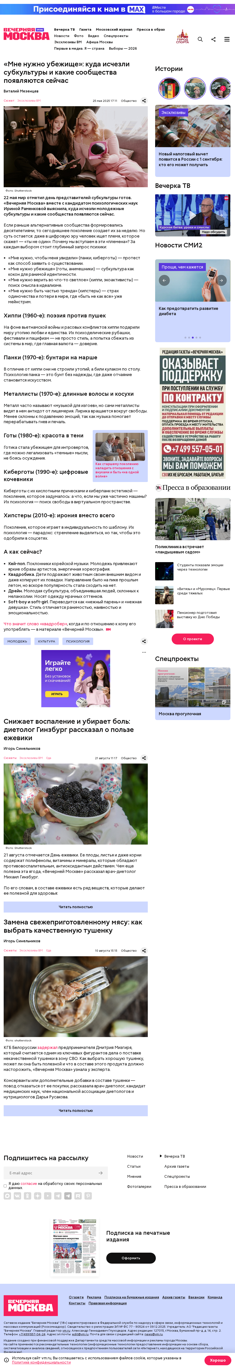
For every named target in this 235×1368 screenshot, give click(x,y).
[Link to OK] (27, 1196)
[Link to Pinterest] (88, 1196)
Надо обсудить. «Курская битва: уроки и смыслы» (192, 215)
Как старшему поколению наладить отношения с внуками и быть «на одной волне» (120, 447)
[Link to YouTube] (47, 1196)
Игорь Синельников (22, 748)
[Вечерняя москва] (31, 1305)
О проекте (192, 639)
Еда (48, 758)
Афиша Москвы (99, 42)
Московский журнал (114, 29)
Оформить (131, 1258)
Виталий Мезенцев (21, 91)
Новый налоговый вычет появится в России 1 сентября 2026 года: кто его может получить (192, 126)
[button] (223, 88)
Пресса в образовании (157, 29)
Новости (61, 36)
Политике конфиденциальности (41, 1362)
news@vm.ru (154, 1334)
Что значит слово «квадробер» (35, 624)
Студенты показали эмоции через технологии (200, 567)
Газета (85, 29)
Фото (79, 36)
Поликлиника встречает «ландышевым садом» (179, 549)
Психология (78, 641)
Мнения (134, 1176)
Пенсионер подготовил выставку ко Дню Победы (198, 615)
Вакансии (196, 1297)
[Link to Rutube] (78, 1196)
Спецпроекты (116, 36)
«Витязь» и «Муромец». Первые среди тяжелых (203, 591)
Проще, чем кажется (182, 267)
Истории (169, 68)
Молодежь (17, 641)
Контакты (77, 1303)
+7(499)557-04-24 (32, 1334)
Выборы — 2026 (123, 48)
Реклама (94, 1297)
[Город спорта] (182, 39)
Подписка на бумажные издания (131, 1297)
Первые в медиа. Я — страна (79, 48)
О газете (76, 1297)
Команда (215, 1297)
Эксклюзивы (173, 112)
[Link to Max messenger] (7, 1196)
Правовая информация (108, 1303)
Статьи (133, 1166)
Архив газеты (176, 1166)
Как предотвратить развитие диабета (192, 280)
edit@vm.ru (80, 1334)
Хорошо (218, 1360)
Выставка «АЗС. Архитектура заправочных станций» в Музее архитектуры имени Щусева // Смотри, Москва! (169, 88)
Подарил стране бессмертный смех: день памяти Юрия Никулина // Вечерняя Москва (195, 88)
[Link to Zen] (37, 1196)
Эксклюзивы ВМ (68, 42)
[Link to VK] (17, 1196)
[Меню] (227, 39)
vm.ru (66, 1331)
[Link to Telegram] (58, 1196)
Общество (129, 101)
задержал (47, 1047)
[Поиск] (200, 39)
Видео (93, 36)
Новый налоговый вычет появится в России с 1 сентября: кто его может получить (190, 159)
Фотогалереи (139, 1187)
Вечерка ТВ (64, 29)
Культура (46, 641)
